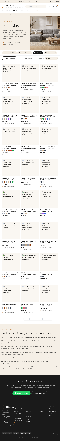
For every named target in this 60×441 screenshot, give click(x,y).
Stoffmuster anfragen (39, 393)
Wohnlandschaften (25, 52)
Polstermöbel (5, 10)
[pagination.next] (50, 319)
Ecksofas (37, 52)
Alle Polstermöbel (9, 52)
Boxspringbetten (18, 420)
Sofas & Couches (50, 52)
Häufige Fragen (30, 419)
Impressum (52, 408)
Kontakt (28, 408)
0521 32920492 (55, 1)
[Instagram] (53, 433)
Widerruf (51, 415)
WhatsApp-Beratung (22, 393)
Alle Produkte (24, 10)
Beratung (28, 421)
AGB (50, 413)
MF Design (36, 10)
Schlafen (15, 10)
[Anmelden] (49, 6)
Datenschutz (52, 411)
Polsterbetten (17, 418)
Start (3, 14)
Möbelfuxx (40, 408)
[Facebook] (56, 433)
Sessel (15, 415)
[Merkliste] (53, 6)
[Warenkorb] (56, 6)
